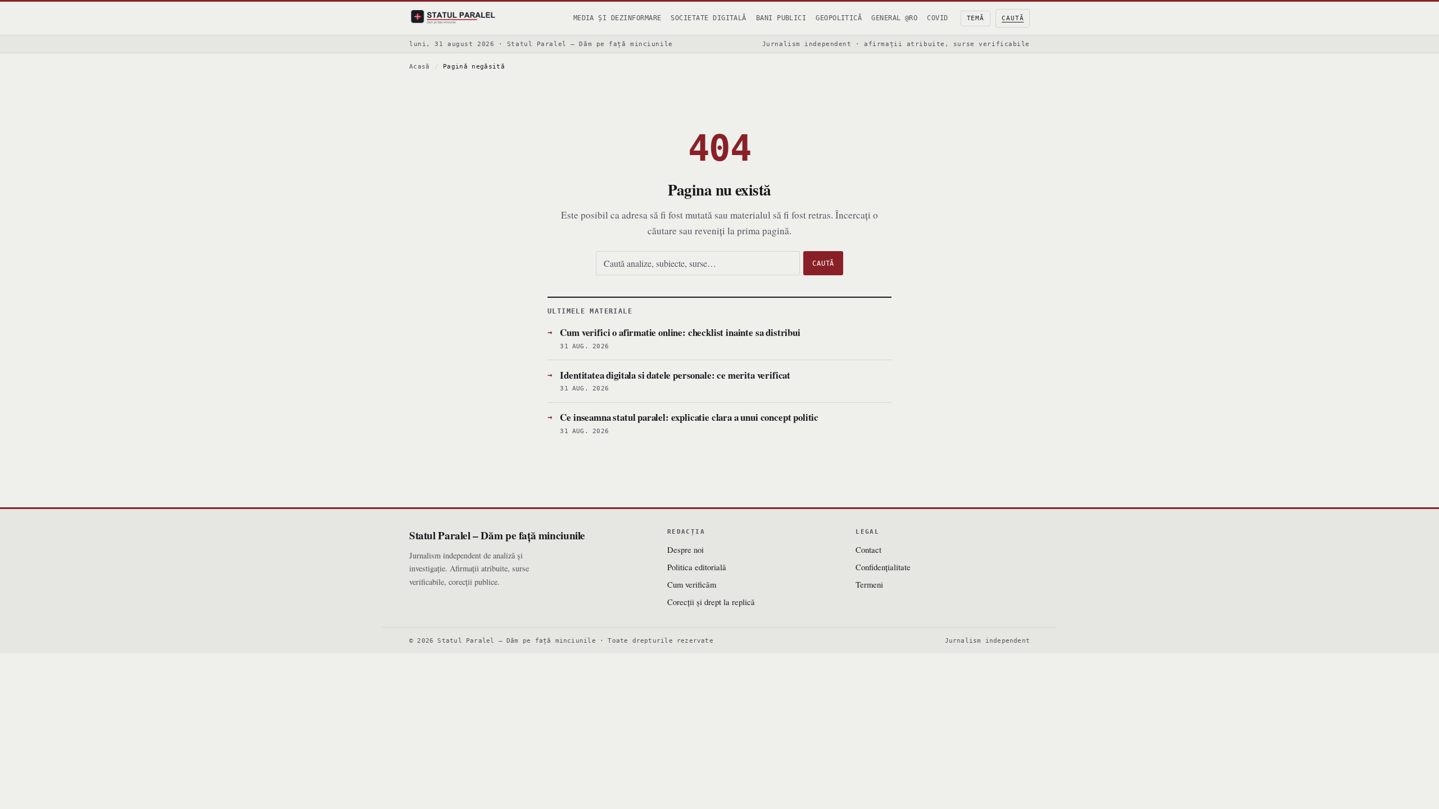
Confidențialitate (883, 566)
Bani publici (781, 18)
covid (937, 18)
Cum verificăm (691, 584)
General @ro (894, 18)
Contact (868, 549)
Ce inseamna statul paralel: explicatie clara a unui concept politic (689, 417)
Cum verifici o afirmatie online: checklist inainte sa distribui (680, 332)
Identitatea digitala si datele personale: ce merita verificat (675, 375)
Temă (976, 18)
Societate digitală (708, 18)
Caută (1013, 18)
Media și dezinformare (617, 18)
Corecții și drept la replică (711, 601)
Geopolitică (839, 18)
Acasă (419, 66)
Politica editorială (696, 566)
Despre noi (685, 549)
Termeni (869, 584)
